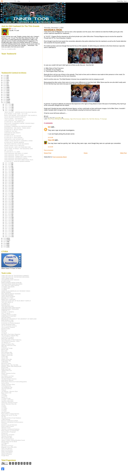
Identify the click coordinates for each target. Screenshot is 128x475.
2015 (4, 94)
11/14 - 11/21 (8, 164)
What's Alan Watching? (7, 338)
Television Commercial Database (10, 429)
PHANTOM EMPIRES (7, 295)
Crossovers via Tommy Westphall (10, 323)
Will (49, 127)
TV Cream (4, 423)
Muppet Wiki (4, 367)
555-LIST (4, 444)
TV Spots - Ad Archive (7, 399)
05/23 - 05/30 (8, 204)
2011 (4, 101)
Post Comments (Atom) (59, 157)
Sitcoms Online (5, 412)
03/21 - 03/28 (8, 219)
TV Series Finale (6, 398)
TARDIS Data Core (6, 370)
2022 (4, 82)
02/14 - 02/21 (8, 227)
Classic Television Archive (8, 373)
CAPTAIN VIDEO (6, 317)
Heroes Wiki (4, 358)
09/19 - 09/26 (8, 177)
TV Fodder (4, 395)
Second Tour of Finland (7, 434)
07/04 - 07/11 (8, 195)
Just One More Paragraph (8, 432)
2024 (4, 78)
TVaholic (3, 390)
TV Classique (103, 119)
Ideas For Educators (7, 450)
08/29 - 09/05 (8, 182)
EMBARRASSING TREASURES (10, 309)
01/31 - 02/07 (8, 230)
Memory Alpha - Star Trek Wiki (9, 365)
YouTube (3, 331)
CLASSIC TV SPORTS (7, 312)
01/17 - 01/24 (8, 233)
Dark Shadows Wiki (6, 352)
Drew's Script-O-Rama (7, 426)
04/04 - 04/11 (8, 215)
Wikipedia (4, 346)
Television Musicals (6, 436)
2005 (4, 245)
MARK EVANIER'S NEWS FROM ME (11, 282)
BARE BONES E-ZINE (7, 320)
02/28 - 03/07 (8, 223)
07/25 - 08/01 (8, 190)
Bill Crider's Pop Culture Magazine (10, 334)
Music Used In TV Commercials (10, 430)
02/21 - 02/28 (8, 225)
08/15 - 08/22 (8, 185)
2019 (4, 87)
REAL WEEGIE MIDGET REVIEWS (11, 293)
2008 (4, 240)
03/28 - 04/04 (8, 217)
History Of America (6, 454)
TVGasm (3, 394)
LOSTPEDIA (4, 362)
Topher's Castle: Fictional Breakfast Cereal (13, 440)
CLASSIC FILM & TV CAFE (8, 314)
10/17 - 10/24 (8, 171)
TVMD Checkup (5, 419)
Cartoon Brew (5, 383)
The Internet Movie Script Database (11, 418)
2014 (4, 95)
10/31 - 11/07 (8, 167)
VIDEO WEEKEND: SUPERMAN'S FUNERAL (16, 158)
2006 (4, 243)
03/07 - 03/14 (8, 222)
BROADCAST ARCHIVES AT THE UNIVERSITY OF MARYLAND (18, 319)
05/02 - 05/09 (8, 209)
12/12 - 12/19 (8, 107)
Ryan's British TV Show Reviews (10, 413)
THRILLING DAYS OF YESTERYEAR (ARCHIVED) (15, 277)
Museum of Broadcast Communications (12, 422)
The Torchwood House (7, 439)
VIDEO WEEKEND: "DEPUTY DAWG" (14, 155)
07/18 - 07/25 (8, 191)
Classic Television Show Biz (8, 404)
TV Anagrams (5, 443)
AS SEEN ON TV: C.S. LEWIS (12, 152)
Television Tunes (6, 427)
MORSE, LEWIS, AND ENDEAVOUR (11, 366)
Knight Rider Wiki (6, 360)
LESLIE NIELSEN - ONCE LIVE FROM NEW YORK (17, 147)
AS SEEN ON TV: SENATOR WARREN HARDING (17, 161)
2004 (4, 247)
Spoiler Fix (4, 397)
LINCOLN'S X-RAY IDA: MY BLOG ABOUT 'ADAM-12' (16, 300)
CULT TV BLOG (5, 313)
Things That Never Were (8, 384)
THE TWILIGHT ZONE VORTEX (10, 285)
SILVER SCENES (6, 292)
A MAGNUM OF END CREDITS (12, 133)
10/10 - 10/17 (8, 172)
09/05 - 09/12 (8, 180)
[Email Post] (62, 117)
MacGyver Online (6, 363)
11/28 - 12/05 (8, 110)
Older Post (123, 153)
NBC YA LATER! (8, 150)
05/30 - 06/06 (8, 203)
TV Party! (4, 411)
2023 (4, 80)
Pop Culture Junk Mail (7, 376)
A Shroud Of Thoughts (7, 337)
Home (86, 153)
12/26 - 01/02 (8, 104)
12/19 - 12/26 (8, 106)
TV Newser (4, 374)
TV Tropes (4, 408)
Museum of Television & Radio (9, 420)
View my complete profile (8, 49)
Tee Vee (3, 416)
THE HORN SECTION (7, 306)
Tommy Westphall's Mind (8, 324)
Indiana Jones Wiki (6, 359)
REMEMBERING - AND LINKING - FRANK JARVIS (17, 128)
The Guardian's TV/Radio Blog (9, 335)
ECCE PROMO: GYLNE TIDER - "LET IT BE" (16, 114)
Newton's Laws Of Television (9, 425)
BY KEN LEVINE (5, 281)
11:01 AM (50, 137)
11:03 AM (50, 146)
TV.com (3, 405)
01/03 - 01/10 (8, 236)
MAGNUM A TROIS (53, 29)
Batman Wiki (4, 349)
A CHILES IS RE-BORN (10, 125)
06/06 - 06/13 (8, 201)
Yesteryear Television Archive (9, 402)
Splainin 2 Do (85, 119)
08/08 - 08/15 (8, 187)
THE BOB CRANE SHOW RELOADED (11, 284)
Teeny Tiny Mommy (6, 448)
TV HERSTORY (5, 288)
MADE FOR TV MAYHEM (8, 299)
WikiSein (3, 372)
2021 (4, 84)
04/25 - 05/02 (8, 211)
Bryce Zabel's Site (6, 393)
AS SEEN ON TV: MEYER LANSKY (13, 129)
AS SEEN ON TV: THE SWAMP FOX (14, 121)
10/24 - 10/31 (8, 169)
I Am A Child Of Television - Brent (10, 341)
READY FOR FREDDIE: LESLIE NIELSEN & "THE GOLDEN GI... (21, 115)
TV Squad (4, 333)
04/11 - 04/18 (8, 214)
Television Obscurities (7, 401)
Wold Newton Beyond (7, 380)
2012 (4, 99)
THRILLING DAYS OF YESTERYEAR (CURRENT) (15, 275)
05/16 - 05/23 (8, 206)
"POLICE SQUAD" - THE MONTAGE (13, 118)
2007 (4, 241)
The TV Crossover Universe (9, 326)
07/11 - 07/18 (8, 193)
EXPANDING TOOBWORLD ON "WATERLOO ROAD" (18, 126)
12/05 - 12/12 (8, 109)
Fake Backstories (6, 386)
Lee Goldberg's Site (6, 387)
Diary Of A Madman (6, 377)
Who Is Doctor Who (6, 437)
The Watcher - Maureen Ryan (9, 391)
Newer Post (47, 153)
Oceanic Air (4, 433)
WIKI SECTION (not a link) (8, 345)
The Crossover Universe (8, 327)
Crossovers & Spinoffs (7, 321)
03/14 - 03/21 (8, 220)
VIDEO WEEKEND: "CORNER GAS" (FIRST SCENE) (18, 156)
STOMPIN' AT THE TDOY (10, 131)
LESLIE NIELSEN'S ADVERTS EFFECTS (15, 117)
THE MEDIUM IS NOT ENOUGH (10, 280)
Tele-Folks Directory (94, 119)
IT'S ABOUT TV (5, 303)
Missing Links (58, 119)
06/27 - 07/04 (8, 196)
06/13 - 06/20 (8, 199)
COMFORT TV (5, 310)
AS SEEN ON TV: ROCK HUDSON (13, 137)
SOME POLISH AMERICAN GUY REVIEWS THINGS (15, 291)
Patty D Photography (7, 451)
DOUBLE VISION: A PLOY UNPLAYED (14, 145)
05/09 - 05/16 (8, 207)
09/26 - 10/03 (8, 175)
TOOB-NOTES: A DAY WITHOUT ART (14, 139)
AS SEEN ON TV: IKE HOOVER (12, 136)
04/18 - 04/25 (8, 212)
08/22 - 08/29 (8, 183)
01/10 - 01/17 (8, 235)
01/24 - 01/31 (8, 231)
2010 (4, 102)
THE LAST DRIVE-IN (7, 302)
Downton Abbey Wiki (7, 353)
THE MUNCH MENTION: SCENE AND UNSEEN (16, 144)
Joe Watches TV (5, 342)
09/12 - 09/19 (8, 179)
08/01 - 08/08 (8, 188)
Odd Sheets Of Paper (7, 445)
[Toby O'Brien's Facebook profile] (2, 470)
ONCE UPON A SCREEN (8, 296)
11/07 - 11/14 (8, 166)
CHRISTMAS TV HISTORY (8, 316)
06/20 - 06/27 (8, 198)
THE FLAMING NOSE (7, 278)
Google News (5, 455)
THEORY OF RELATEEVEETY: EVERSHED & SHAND (18, 140)
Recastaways (66, 119)
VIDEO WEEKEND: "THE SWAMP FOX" (14, 120)
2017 (4, 90)
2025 (4, 77)
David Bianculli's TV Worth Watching (11, 340)
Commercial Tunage (7, 348)
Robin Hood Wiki (6, 369)
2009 (4, 238)
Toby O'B (51, 140)
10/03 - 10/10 (8, 174)
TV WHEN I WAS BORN (7, 287)
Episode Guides (5, 328)
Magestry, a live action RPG (9, 447)
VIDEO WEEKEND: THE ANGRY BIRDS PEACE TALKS (18, 159)
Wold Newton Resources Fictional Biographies (14, 381)
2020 (4, 85)
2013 (4, 97)
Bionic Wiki (4, 351)
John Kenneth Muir (6, 388)
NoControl (4, 330)
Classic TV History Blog (7, 344)
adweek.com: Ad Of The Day (9, 415)
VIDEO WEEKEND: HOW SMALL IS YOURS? (16, 153)
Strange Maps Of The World (9, 441)
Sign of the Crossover (75, 119)
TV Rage (3, 406)
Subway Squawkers (6, 452)
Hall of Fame (51, 119)
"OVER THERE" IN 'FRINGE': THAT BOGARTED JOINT (18, 148)
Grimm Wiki (4, 356)
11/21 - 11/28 (8, 163)
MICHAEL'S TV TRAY (7, 298)
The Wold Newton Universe (8, 379)
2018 (4, 89)
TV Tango (4, 409)
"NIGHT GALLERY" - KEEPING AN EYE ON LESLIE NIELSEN (20, 112)
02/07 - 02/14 (8, 228)
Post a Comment (48, 150)
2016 (4, 92)
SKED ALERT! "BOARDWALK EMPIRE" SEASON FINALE (19, 123)
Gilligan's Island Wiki (7, 355)
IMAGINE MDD (5, 305)
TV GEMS (4, 289)
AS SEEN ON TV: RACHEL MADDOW (14, 142)
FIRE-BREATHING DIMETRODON (10, 307)
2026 (4, 75)
